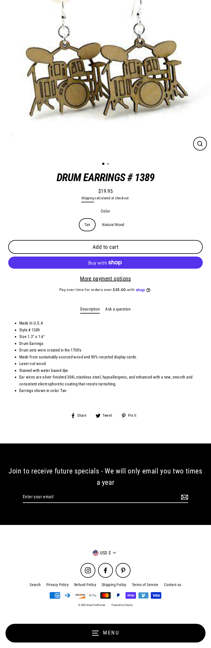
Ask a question (118, 309)
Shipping (87, 198)
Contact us (172, 584)
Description (90, 309)
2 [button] (108, 164)
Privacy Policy (57, 584)
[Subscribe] (183, 497)
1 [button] (103, 164)
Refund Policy (85, 584)
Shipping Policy (114, 584)
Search (35, 584)
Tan (87, 224)
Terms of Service (145, 584)
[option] (105, 78)
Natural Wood (113, 224)
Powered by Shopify (122, 605)
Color (105, 211)
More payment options (105, 278)
